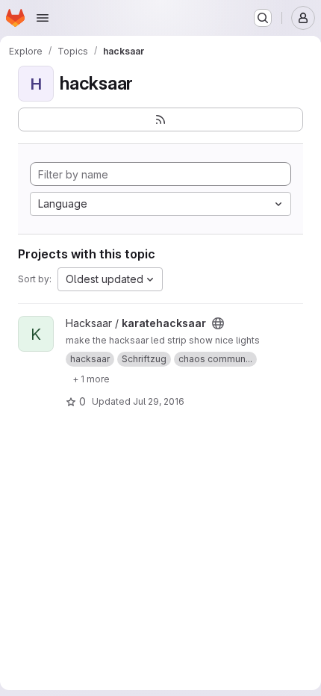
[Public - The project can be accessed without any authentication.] (218, 323)
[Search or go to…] (263, 18)
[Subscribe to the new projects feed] (160, 119)
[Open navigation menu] (42, 18)
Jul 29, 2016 (158, 401)
